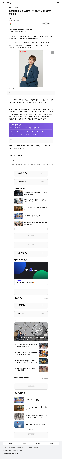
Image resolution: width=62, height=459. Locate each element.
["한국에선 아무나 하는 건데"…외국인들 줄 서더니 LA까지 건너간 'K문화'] (43, 356)
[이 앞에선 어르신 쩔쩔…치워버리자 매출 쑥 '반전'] (18, 211)
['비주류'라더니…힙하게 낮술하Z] (18, 218)
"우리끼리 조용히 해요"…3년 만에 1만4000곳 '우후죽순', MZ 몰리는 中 (25, 134)
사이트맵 (52, 443)
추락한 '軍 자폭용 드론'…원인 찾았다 (35, 424)
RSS (40, 447)
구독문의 (31, 447)
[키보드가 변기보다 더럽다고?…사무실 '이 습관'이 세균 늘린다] (18, 203)
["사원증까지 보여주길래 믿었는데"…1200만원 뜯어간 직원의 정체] (18, 196)
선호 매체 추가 (14, 24)
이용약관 (15, 450)
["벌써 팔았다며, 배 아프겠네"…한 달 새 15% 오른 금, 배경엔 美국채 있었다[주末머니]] (43, 364)
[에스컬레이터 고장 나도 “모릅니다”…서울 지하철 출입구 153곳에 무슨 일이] (19, 419)
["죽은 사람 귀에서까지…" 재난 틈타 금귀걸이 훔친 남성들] (43, 371)
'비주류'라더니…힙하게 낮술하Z (32, 216)
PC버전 (38, 443)
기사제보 (36, 447)
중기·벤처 (16, 7)
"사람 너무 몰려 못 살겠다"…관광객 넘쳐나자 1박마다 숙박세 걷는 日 (24, 128)
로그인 (10, 443)
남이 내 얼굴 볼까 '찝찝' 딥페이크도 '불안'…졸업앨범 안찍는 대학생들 (35, 223)
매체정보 (20, 450)
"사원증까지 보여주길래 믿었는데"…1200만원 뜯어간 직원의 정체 (35, 193)
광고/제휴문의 (12, 447)
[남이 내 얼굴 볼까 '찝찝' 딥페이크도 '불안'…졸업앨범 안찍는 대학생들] (18, 226)
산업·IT (10, 7)
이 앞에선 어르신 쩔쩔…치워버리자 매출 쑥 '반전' (35, 208)
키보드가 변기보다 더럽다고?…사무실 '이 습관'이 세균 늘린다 (35, 201)
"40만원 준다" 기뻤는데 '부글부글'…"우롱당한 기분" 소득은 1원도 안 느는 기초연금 (27, 131)
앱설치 (24, 443)
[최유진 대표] (31, 68)
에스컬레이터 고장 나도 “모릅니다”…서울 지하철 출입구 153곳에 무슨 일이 (36, 416)
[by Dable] (45, 378)
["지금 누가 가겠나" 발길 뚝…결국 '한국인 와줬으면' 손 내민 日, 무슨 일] (43, 348)
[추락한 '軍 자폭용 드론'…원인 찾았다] (19, 427)
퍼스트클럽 (24, 447)
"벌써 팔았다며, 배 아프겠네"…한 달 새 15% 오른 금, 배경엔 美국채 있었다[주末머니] (27, 362)
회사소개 (5, 447)
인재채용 (19, 447)
